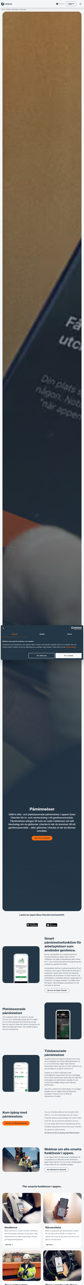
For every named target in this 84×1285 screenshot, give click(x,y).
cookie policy (71, 647)
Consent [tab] (14, 634)
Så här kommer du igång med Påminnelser (62, 1133)
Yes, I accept (68, 655)
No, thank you (42, 655)
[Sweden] (6, 3)
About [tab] (69, 634)
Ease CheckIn (15, 9)
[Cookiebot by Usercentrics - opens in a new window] (73, 628)
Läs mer (8, 1245)
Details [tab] (42, 634)
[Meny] (80, 4)
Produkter (8, 9)
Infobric (3, 9)
